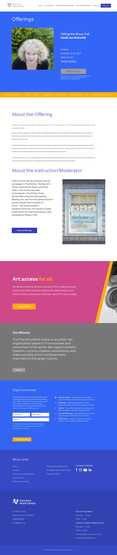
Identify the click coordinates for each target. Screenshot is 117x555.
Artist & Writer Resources (101, 95)
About (15, 466)
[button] (24, 306)
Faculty (36, 95)
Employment (62, 466)
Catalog (27, 95)
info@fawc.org (19, 523)
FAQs (87, 95)
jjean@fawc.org (65, 79)
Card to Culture (76, 95)
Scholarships (62, 95)
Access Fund (18, 478)
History (16, 470)
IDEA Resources (48, 95)
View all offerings (24, 230)
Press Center (65, 470)
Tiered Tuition (68, 61)
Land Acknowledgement (23, 474)
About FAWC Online (13, 95)
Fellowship (51, 466)
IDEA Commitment (21, 481)
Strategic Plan (53, 470)
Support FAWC (53, 474)
